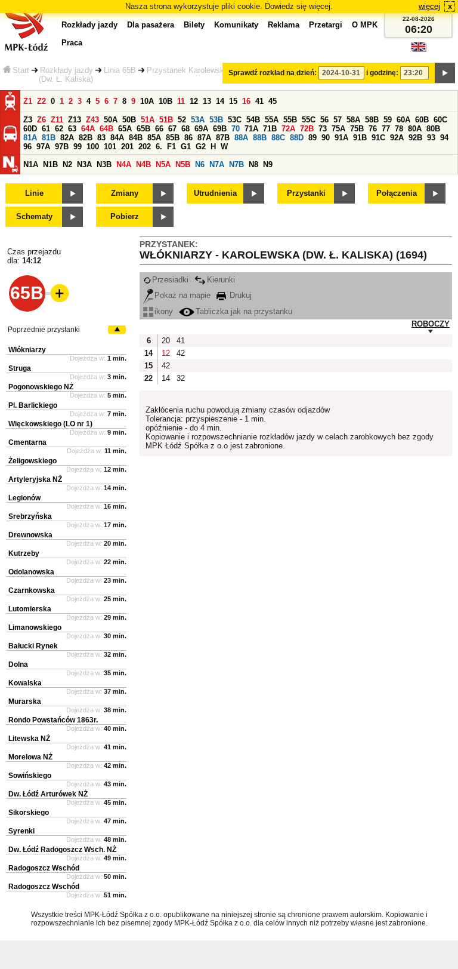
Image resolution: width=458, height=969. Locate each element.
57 (337, 119)
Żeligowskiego (32, 461)
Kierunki (221, 279)
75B (357, 128)
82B (85, 137)
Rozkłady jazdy (66, 70)
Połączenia (396, 193)
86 (188, 137)
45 (272, 101)
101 (110, 146)
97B (62, 146)
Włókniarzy (27, 350)
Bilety (194, 24)
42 (181, 353)
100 (92, 146)
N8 (253, 164)
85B (173, 137)
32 (181, 378)
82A (67, 137)
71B (270, 128)
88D (297, 137)
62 (59, 128)
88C (278, 137)
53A (198, 119)
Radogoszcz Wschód (43, 868)
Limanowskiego (34, 627)
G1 (186, 146)
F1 (171, 146)
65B (143, 128)
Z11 (57, 119)
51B (166, 119)
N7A (216, 164)
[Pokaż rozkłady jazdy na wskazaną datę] (445, 73)
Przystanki (306, 193)
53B (216, 119)
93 (431, 137)
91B (360, 137)
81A (30, 137)
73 (322, 128)
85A (154, 137)
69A (201, 128)
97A (43, 146)
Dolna (18, 664)
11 (181, 101)
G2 (201, 146)
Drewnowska (30, 535)
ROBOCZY (430, 323)
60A (403, 119)
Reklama (283, 24)
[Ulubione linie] (56, 293)
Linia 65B (120, 70)
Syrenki (21, 831)
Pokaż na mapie (182, 295)
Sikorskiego (28, 812)
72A (288, 128)
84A (117, 137)
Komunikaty (236, 24)
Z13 (74, 119)
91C (378, 137)
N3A (84, 164)
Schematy (34, 216)
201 (127, 146)
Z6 (41, 119)
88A (241, 137)
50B (129, 119)
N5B (182, 164)
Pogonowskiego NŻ (40, 387)
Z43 (92, 119)
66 (159, 128)
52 (182, 119)
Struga (19, 368)
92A (397, 137)
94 (444, 137)
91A (341, 137)
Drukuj (239, 295)
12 (194, 101)
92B (415, 137)
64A (88, 128)
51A (147, 119)
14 (220, 101)
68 (185, 128)
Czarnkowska (31, 590)
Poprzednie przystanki (44, 329)
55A (271, 119)
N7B (236, 164)
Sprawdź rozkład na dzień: (272, 73)
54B (253, 119)
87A (204, 137)
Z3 (27, 119)
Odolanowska (31, 572)
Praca (71, 42)
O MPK (364, 24)
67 (172, 128)
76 (373, 128)
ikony (163, 311)
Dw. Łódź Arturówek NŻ (48, 794)
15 (233, 101)
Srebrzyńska (30, 516)
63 (72, 128)
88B (260, 137)
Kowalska (25, 683)
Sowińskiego (29, 775)
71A (251, 128)
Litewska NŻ (29, 738)
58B (372, 119)
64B (106, 128)
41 (259, 101)
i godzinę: (382, 73)
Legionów (24, 498)
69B (220, 128)
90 (325, 137)
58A (353, 119)
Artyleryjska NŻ (35, 479)
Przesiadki (170, 279)
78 (399, 128)
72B (307, 128)
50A (110, 119)
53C (235, 119)
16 (246, 101)
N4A (123, 164)
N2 (67, 164)
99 (77, 146)
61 (46, 128)
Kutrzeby (23, 553)
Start (21, 70)
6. (159, 146)
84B (136, 137)
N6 (200, 164)
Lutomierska (29, 609)
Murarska (24, 701)
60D (30, 128)
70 (235, 128)
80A (415, 128)
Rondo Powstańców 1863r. (53, 720)
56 (324, 119)
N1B (50, 164)
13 (207, 101)
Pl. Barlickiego (32, 405)
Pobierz (124, 216)
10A (147, 101)
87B (223, 137)
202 (144, 146)
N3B (104, 164)
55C (308, 119)
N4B (143, 164)
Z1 (27, 101)
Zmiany (124, 193)
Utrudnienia (215, 193)
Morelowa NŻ (30, 757)
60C (440, 119)
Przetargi (325, 24)
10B (165, 101)
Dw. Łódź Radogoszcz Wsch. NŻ (62, 849)
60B (422, 119)
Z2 (41, 101)
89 (312, 137)
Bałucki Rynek (33, 646)
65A (125, 128)
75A (338, 128)
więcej (429, 6)
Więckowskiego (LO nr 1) (50, 424)
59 (387, 119)
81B (48, 137)
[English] (418, 50)
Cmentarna (27, 442)
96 (27, 146)
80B (433, 128)
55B (290, 119)
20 (166, 340)
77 (386, 128)
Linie (34, 193)
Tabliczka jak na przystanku (244, 311)
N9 (268, 164)
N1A (30, 164)
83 (101, 137)
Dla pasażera (150, 24)
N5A (163, 164)
